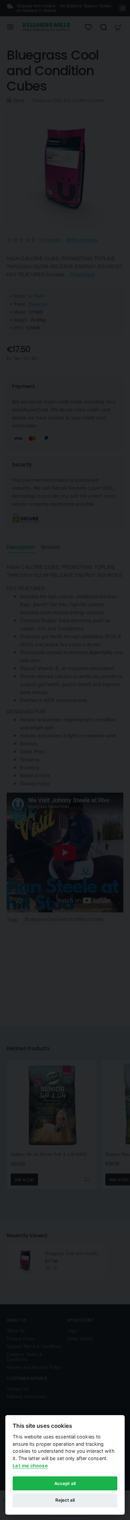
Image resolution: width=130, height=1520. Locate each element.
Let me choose (30, 1465)
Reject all (65, 1500)
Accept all (65, 1483)
